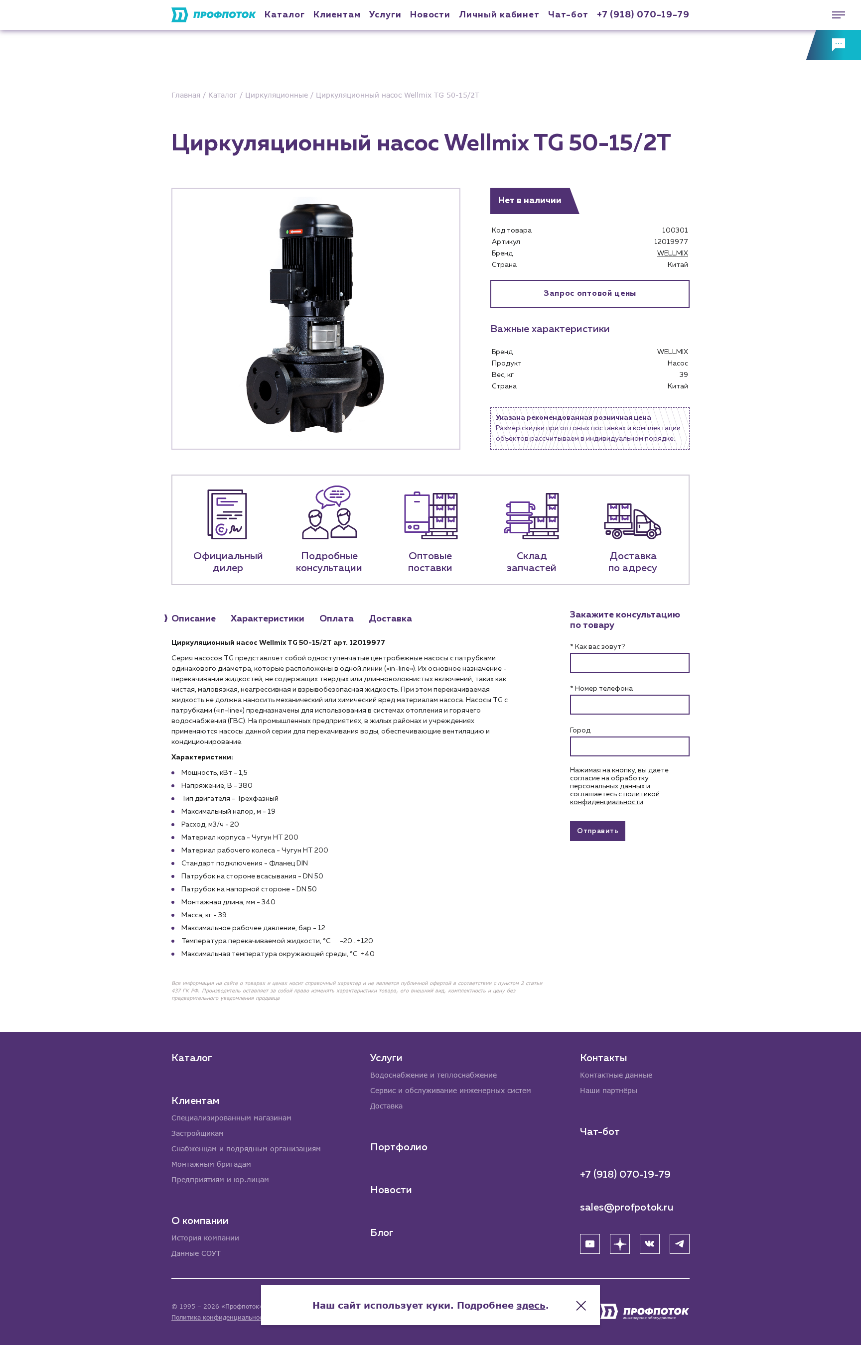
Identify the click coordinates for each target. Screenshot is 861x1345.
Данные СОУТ (196, 1253)
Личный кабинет (499, 14)
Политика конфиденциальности (220, 1317)
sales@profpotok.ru (627, 1208)
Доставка (386, 1105)
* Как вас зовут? (597, 646)
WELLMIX (672, 253)
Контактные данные (616, 1075)
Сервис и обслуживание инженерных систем (450, 1090)
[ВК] (650, 1244)
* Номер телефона (601, 688)
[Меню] (833, 15)
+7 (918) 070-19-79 (643, 14)
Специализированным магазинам (231, 1117)
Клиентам (337, 14)
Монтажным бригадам (211, 1164)
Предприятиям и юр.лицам (220, 1179)
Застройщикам (197, 1133)
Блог (382, 1233)
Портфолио (399, 1147)
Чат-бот (568, 14)
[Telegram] (680, 1244)
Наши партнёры (608, 1090)
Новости (391, 1190)
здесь (531, 1305)
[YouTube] (590, 1244)
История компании (205, 1237)
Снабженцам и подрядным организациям (246, 1148)
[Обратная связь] (833, 45)
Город (580, 730)
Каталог (284, 14)
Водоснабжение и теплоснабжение (433, 1075)
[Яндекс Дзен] (620, 1244)
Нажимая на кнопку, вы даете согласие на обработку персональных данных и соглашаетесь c (619, 786)
